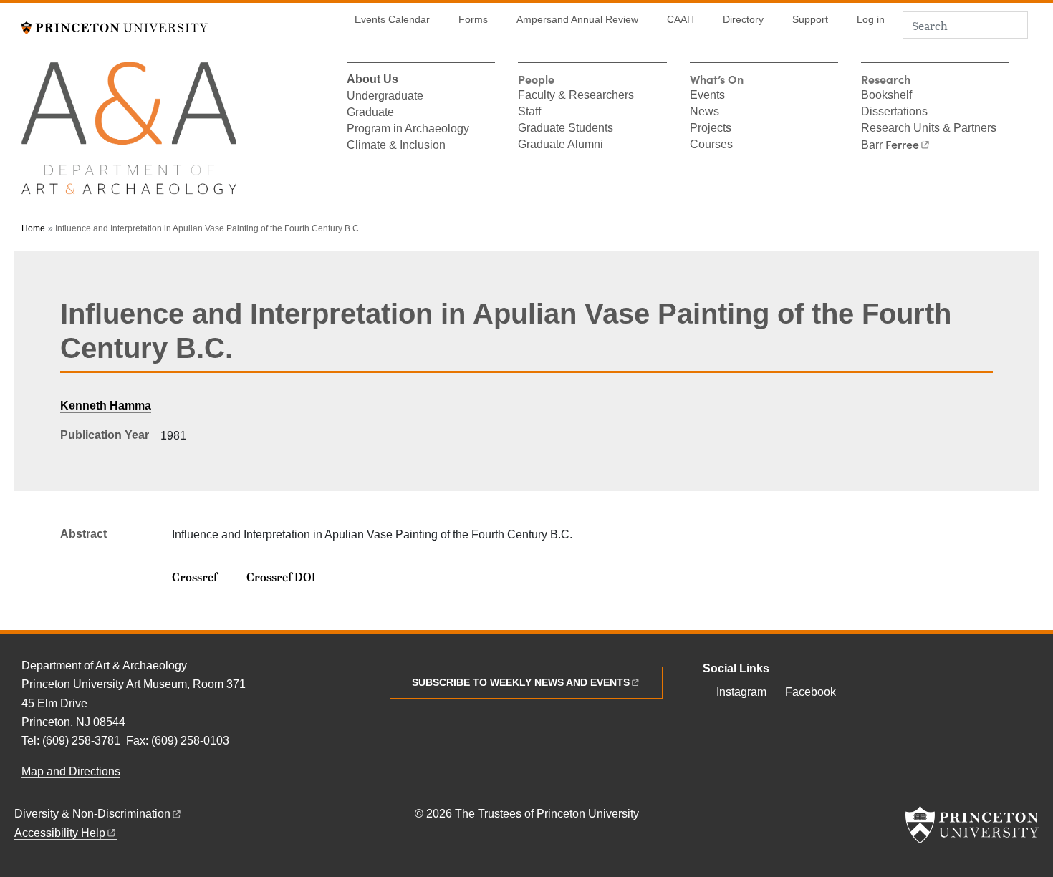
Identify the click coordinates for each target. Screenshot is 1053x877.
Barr (890, 145)
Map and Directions (70, 771)
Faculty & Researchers (576, 96)
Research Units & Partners (928, 129)
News (704, 112)
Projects (710, 129)
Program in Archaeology (408, 130)
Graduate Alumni (560, 145)
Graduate (370, 113)
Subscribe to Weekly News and (521, 682)
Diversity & (92, 814)
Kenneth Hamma (105, 405)
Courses (711, 145)
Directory (743, 19)
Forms (473, 19)
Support (810, 19)
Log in (871, 19)
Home (33, 228)
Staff (529, 112)
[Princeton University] (114, 26)
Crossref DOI (281, 577)
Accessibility (59, 833)
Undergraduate (385, 97)
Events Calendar (392, 19)
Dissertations (894, 112)
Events (707, 96)
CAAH (680, 19)
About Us (372, 80)
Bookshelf (886, 96)
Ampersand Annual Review (577, 19)
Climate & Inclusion (396, 146)
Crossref (195, 577)
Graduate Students (565, 129)
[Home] (128, 134)
